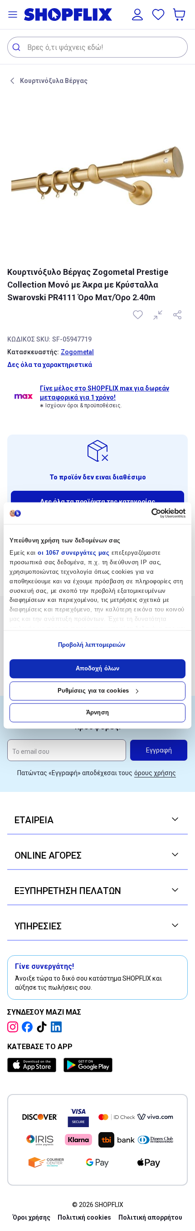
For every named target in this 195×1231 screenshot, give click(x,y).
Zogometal (77, 352)
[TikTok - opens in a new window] (43, 1026)
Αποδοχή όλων (97, 668)
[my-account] (137, 14)
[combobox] (97, 47)
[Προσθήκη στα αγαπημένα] (138, 314)
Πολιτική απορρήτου (150, 1217)
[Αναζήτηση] (17, 47)
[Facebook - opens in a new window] (29, 1026)
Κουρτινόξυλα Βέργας (54, 80)
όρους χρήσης (155, 773)
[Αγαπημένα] (158, 14)
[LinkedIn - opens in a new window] (58, 1026)
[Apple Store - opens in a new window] (33, 1065)
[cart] (180, 14)
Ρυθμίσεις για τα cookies (93, 690)
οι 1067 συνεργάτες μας (73, 553)
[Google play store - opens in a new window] (88, 1065)
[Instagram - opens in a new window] (14, 1026)
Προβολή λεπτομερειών (92, 644)
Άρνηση (97, 712)
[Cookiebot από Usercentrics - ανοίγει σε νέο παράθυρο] (145, 513)
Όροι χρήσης (31, 1217)
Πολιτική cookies (84, 1217)
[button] (12, 14)
